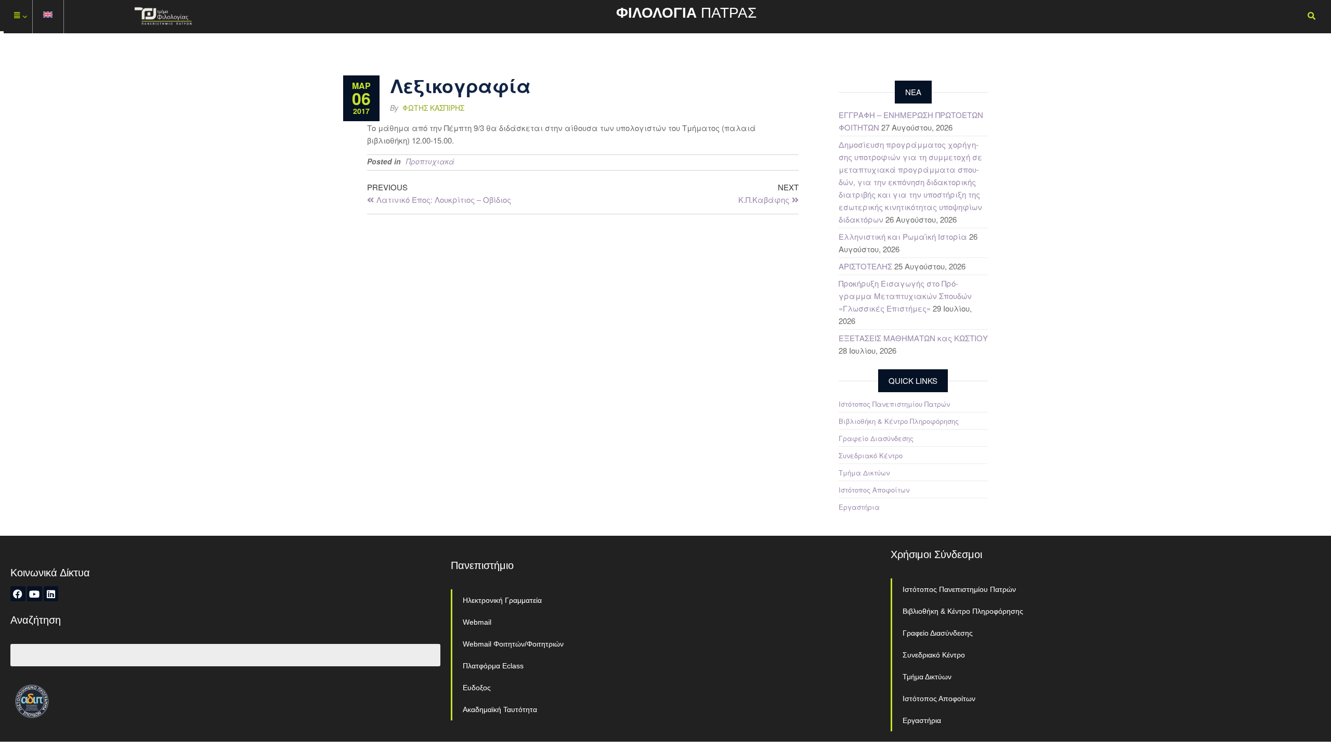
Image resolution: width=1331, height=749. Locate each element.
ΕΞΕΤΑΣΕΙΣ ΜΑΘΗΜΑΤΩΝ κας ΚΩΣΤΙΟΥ (913, 337)
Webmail (477, 622)
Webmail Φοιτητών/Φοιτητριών (513, 644)
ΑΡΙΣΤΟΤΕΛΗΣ (865, 266)
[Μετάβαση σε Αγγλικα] (48, 17)
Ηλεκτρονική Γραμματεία (502, 600)
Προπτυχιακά (430, 161)
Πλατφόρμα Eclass (493, 666)
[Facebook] (17, 593)
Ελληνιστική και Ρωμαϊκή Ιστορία (903, 236)
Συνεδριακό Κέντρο (871, 455)
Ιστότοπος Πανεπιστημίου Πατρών (894, 404)
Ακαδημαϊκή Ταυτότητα (500, 709)
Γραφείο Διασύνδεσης (876, 438)
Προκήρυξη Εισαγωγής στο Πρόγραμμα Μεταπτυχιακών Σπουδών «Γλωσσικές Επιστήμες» (905, 296)
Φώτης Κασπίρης (433, 107)
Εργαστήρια (859, 507)
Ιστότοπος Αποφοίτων (874, 490)
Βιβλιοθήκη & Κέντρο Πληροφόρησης (899, 421)
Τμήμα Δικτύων (864, 472)
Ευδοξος (477, 687)
